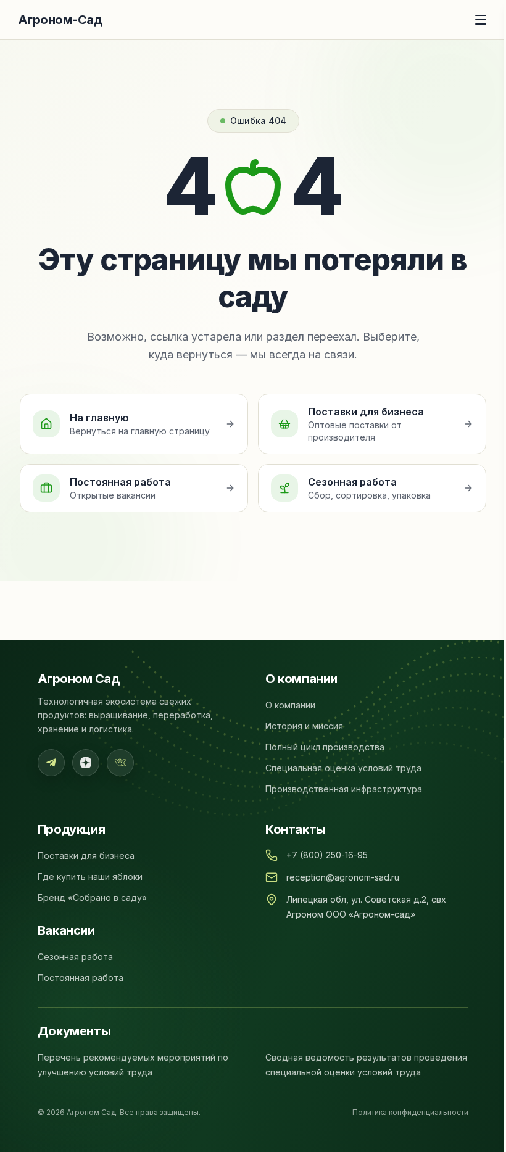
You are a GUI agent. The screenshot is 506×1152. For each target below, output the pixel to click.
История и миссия (304, 726)
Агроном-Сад (60, 19)
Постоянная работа (80, 977)
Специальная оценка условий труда (343, 768)
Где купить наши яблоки (90, 876)
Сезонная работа (75, 956)
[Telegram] (51, 762)
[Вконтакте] (120, 762)
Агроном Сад (79, 678)
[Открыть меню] (480, 19)
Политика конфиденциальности (410, 1112)
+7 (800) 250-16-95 (327, 855)
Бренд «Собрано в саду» (92, 897)
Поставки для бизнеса (86, 855)
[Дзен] (85, 762)
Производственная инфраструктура (343, 789)
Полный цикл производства (324, 747)
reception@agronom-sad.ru (342, 877)
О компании (290, 705)
